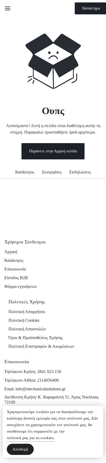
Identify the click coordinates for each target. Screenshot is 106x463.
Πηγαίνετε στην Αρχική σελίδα (53, 151)
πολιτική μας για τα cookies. (31, 438)
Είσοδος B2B (16, 277)
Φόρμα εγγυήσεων (20, 286)
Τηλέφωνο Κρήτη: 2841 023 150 (32, 371)
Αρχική (10, 251)
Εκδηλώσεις (80, 172)
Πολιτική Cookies (23, 320)
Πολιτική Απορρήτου (26, 311)
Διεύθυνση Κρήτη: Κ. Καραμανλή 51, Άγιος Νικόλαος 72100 (51, 399)
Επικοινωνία (15, 269)
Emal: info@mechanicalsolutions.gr (35, 389)
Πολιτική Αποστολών (27, 329)
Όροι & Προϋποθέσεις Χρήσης (35, 337)
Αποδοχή (20, 449)
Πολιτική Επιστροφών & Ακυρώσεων (41, 346)
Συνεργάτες (52, 172)
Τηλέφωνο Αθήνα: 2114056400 (31, 380)
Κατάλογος (24, 172)
